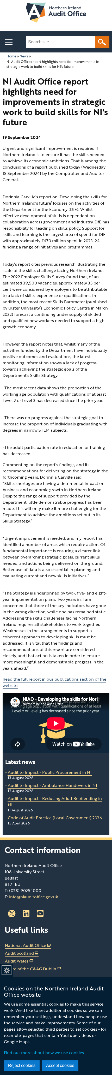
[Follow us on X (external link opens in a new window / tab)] (11, 913)
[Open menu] (8, 42)
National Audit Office (28, 945)
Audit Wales (19, 961)
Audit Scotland (22, 953)
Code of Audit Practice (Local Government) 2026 (55, 818)
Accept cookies (60, 1065)
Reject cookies (21, 1065)
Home (11, 56)
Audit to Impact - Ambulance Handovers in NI (52, 785)
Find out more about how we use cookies (44, 1052)
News (24, 56)
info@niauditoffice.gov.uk (33, 897)
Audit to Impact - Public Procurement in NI (50, 772)
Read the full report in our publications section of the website (54, 682)
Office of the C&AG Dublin (33, 969)
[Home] (56, 13)
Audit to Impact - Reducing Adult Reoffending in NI (55, 801)
